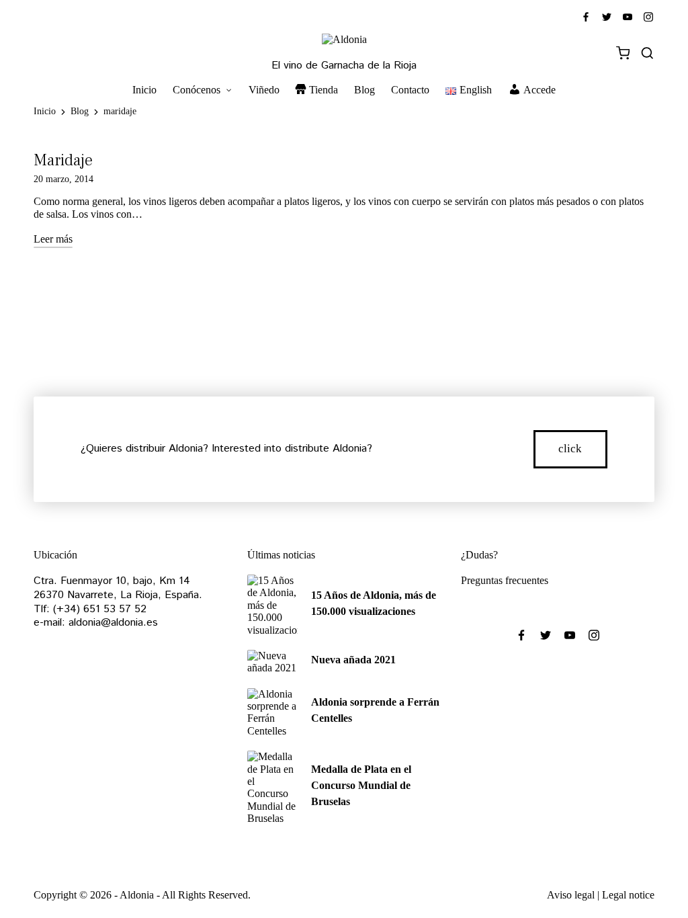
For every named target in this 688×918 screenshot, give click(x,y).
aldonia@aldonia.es (113, 622)
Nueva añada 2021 (353, 659)
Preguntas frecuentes (504, 580)
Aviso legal (571, 895)
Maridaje (63, 160)
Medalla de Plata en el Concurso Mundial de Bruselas (361, 785)
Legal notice (628, 895)
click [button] (570, 448)
